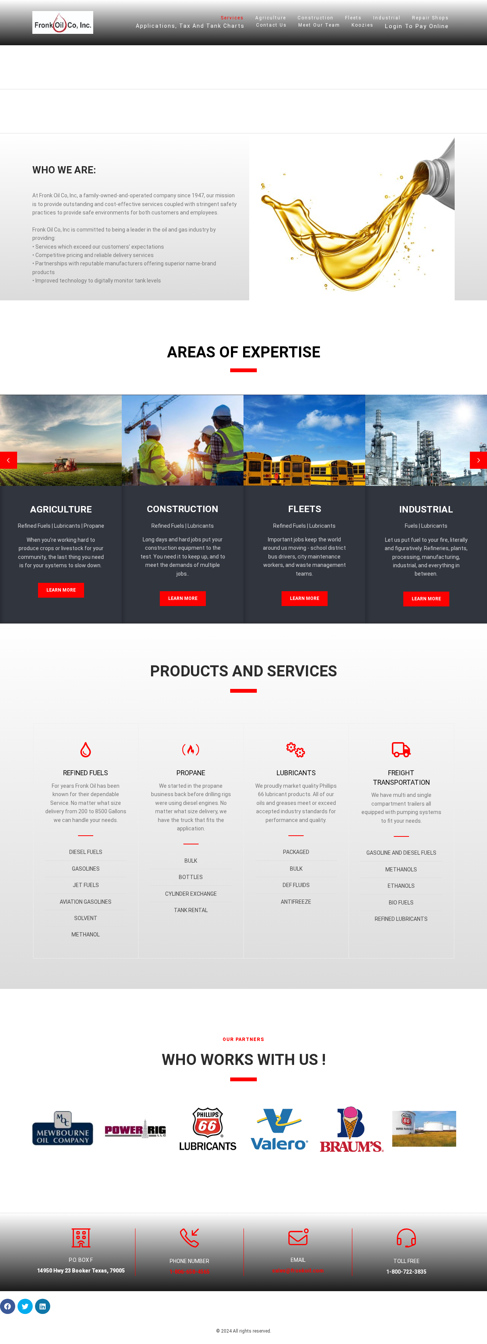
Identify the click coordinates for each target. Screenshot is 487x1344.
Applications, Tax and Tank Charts (190, 26)
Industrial (387, 18)
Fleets (353, 18)
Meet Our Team (319, 25)
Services (232, 18)
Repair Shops (430, 18)
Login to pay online (417, 26)
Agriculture (270, 18)
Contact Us (271, 25)
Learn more (61, 590)
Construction (316, 18)
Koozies (363, 25)
